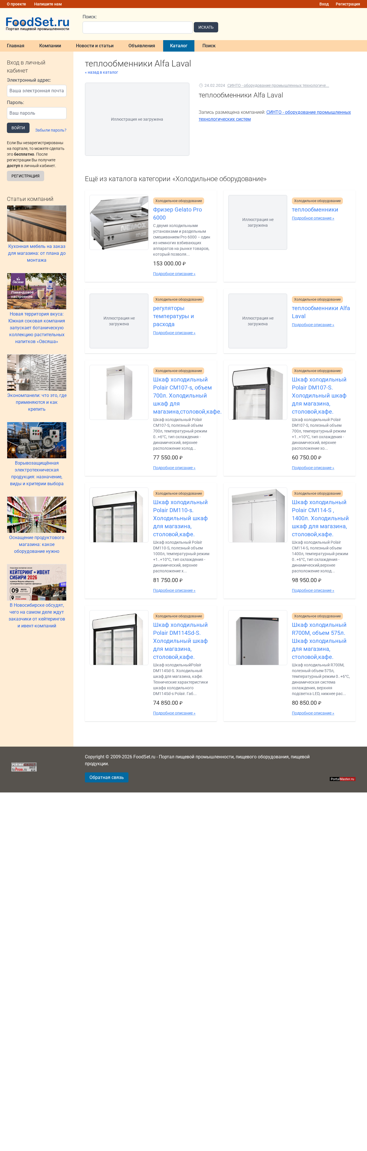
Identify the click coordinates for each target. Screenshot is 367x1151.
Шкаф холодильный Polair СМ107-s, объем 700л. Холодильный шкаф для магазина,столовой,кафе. (182, 395)
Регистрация (348, 4)
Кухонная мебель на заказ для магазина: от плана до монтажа (37, 253)
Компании (50, 45)
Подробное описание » (174, 273)
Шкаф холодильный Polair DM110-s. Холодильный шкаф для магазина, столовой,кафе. (180, 518)
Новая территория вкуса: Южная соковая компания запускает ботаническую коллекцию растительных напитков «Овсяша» (36, 327)
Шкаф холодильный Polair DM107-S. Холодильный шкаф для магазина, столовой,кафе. (319, 395)
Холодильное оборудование (178, 201)
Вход (324, 4)
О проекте (16, 4)
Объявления (141, 45)
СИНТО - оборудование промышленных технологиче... (278, 85)
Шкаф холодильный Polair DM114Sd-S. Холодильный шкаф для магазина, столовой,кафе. (180, 640)
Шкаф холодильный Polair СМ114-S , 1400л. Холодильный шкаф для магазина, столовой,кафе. (320, 518)
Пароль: (15, 102)
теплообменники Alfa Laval (321, 312)
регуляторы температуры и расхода (173, 316)
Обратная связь (106, 777)
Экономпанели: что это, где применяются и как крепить (37, 402)
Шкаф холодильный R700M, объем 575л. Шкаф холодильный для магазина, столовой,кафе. (319, 640)
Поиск (209, 45)
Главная (15, 45)
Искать (206, 27)
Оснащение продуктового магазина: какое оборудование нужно (36, 544)
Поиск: (90, 16)
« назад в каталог (101, 72)
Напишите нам (48, 4)
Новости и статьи (95, 45)
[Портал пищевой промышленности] (38, 24)
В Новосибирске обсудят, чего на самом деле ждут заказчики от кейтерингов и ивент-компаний (37, 615)
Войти (18, 128)
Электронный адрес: (29, 80)
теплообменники (315, 209)
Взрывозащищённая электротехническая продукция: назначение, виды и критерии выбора (37, 473)
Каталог (179, 45)
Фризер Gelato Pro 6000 (177, 213)
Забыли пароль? (51, 130)
